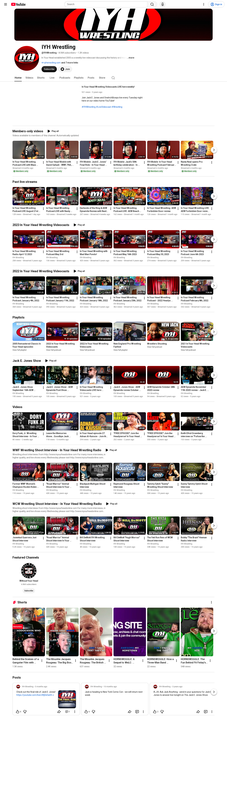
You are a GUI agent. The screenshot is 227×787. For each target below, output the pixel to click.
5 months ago (41, 687)
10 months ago (110, 687)
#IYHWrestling (89, 107)
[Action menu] (75, 712)
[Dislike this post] (24, 711)
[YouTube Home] (18, 4)
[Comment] (137, 712)
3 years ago (177, 687)
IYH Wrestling (18, 257)
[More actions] (43, 162)
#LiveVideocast (103, 107)
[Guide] (5, 4)
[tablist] (113, 78)
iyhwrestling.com (52, 62)
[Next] (214, 150)
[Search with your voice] (163, 4)
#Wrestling (117, 107)
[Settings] (204, 4)
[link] (46, 700)
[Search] (152, 4)
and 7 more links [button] (69, 62)
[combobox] (107, 4)
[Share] (59, 712)
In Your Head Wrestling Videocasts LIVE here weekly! (108, 87)
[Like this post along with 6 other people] (17, 711)
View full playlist (20, 350)
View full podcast (53, 350)
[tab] (18, 78)
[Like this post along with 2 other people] (154, 711)
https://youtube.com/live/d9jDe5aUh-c (35, 695)
